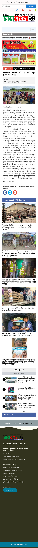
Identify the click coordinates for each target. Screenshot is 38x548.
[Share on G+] (15, 192)
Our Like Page (8, 415)
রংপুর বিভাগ (26, 68)
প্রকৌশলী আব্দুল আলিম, (9, 473)
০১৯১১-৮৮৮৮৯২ (7, 454)
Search (31, 6)
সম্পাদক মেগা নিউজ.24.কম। (11, 476)
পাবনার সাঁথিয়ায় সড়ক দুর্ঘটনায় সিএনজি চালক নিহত (26, 388)
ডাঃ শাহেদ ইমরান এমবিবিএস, (10, 479)
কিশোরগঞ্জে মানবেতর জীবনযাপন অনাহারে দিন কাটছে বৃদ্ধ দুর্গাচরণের (18, 254)
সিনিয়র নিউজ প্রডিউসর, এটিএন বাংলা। (13, 470)
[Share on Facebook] (5, 192)
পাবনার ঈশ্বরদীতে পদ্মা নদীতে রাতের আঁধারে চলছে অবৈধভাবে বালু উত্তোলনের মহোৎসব (26, 380)
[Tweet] (10, 192)
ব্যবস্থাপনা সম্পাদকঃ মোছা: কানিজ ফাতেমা (14, 459)
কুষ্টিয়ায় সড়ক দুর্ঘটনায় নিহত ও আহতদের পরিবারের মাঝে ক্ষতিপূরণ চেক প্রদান (27, 397)
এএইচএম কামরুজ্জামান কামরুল (11, 468)
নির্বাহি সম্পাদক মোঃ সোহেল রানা (11, 457)
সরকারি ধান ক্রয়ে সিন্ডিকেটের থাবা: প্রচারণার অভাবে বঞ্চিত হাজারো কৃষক (18, 309)
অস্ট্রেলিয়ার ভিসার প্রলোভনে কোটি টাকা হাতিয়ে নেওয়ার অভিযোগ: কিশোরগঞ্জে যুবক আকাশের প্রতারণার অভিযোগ (18, 362)
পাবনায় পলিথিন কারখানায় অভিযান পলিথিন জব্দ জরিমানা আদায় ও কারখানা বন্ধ (26, 405)
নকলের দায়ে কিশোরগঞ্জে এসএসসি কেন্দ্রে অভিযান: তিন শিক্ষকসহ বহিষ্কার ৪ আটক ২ (17, 334)
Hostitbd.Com (28, 424)
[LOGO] (13, 437)
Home (9, 68)
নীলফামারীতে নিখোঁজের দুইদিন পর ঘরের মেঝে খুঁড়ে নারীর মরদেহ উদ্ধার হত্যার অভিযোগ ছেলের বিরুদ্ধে (19, 282)
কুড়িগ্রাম (19, 68)
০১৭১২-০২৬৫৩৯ (10, 490)
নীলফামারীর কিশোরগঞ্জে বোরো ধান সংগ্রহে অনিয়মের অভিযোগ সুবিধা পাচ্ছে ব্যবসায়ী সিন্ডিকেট (17, 227)
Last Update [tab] (19, 370)
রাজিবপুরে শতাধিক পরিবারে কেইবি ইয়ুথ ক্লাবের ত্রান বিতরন (19, 74)
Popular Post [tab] (19, 373)
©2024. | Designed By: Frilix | (19, 544)
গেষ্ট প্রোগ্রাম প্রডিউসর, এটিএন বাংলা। (13, 482)
